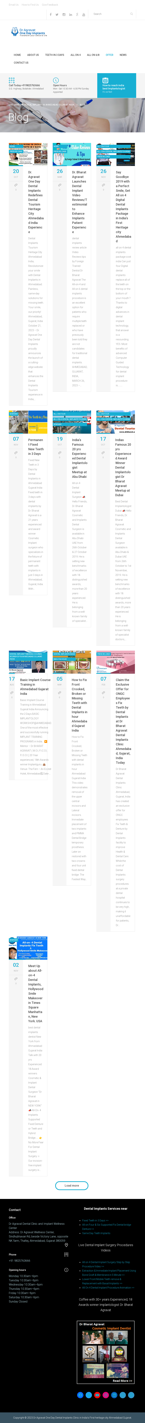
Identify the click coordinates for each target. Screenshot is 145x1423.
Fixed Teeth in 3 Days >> (95, 1220)
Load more (72, 1185)
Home (17, 55)
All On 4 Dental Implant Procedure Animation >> (108, 1287)
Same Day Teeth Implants (96, 1233)
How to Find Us (30, 4)
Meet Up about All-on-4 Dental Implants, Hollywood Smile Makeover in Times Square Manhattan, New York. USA (35, 993)
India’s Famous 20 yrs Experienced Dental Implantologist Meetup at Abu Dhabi (80, 458)
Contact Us (21, 62)
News (123, 55)
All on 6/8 (93, 55)
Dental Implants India (64, 654)
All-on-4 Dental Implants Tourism (113, 151)
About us (33, 55)
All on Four (103, 146)
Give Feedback (50, 4)
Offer (109, 55)
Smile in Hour (60, 659)
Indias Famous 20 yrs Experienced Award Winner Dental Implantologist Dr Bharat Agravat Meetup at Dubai (123, 467)
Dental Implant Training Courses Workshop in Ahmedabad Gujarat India (26, 656)
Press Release (16, 151)
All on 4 (76, 55)
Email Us (14, 4)
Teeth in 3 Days (54, 55)
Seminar (14, 414)
